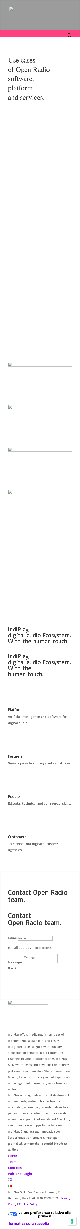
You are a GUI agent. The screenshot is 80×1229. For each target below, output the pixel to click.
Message (15, 962)
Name (12, 938)
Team (12, 1161)
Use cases (44, 147)
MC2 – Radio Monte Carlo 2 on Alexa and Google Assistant (39, 244)
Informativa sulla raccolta (27, 1223)
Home (12, 1155)
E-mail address (19, 947)
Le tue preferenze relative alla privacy (44, 1214)
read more (20, 203)
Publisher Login (20, 1173)
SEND (18, 976)
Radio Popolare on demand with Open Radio (38, 139)
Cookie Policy (28, 1204)
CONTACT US (25, 566)
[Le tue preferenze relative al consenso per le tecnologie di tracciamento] (72, 1221)
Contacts (15, 1167)
